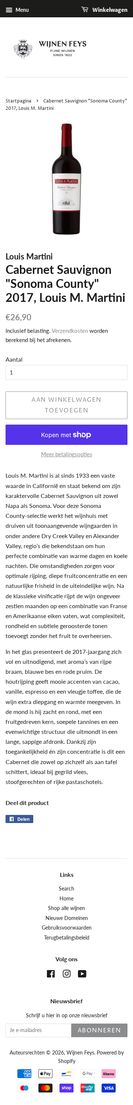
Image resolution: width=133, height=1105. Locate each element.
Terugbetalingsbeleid (66, 938)
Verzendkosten (70, 330)
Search (66, 889)
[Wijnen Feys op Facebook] (51, 975)
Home (66, 899)
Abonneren (99, 1030)
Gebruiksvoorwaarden (67, 928)
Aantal (14, 359)
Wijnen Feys (80, 1053)
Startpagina (18, 101)
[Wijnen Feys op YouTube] (82, 975)
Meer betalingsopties (66, 454)
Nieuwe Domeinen (66, 918)
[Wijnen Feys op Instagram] (66, 975)
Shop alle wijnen (66, 908)
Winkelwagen (109, 10)
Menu (21, 10)
